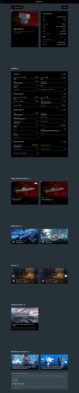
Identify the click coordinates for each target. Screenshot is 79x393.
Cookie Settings (15, 381)
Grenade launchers (26, 386)
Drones (13, 388)
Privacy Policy (15, 379)
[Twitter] (21, 384)
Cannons (20, 386)
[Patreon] (13, 384)
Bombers (17, 388)
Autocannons (41, 386)
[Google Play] (23, 384)
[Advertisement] (39, 57)
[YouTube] (15, 384)
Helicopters (52, 386)
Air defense (46, 386)
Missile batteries (15, 386)
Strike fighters (61, 386)
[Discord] (18, 384)
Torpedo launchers (34, 386)
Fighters (56, 386)
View (25, 203)
